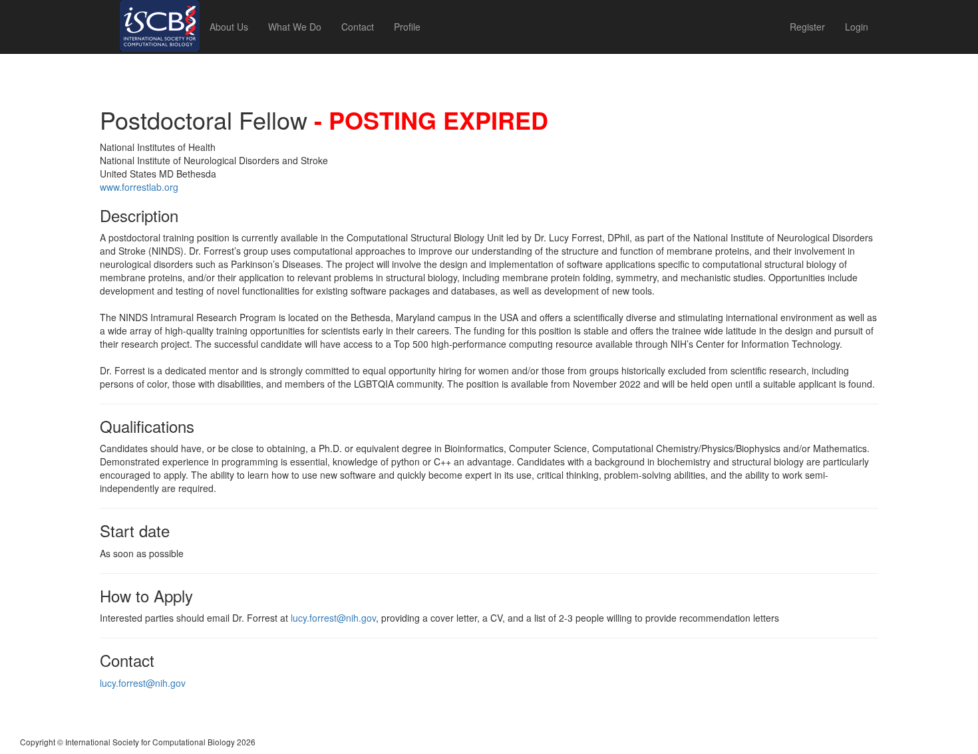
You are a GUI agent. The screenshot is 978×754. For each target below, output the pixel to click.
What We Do (294, 26)
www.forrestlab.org (139, 186)
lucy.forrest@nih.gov (333, 617)
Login (856, 26)
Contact (357, 26)
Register (807, 26)
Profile (407, 26)
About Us (229, 26)
